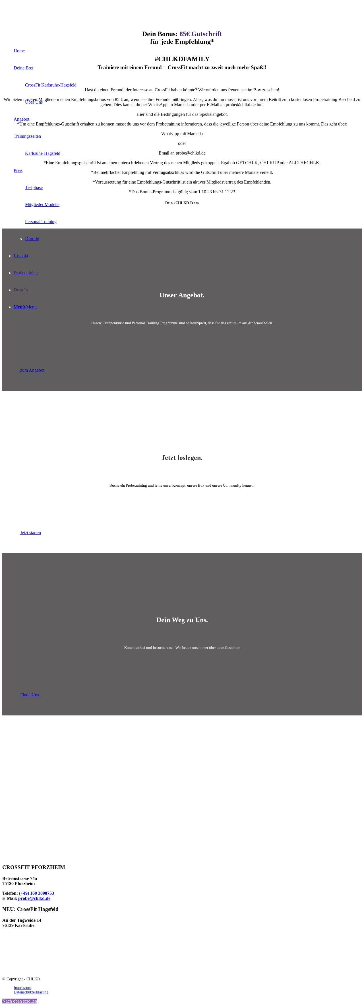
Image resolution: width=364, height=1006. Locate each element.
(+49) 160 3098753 (36, 893)
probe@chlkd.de (34, 898)
